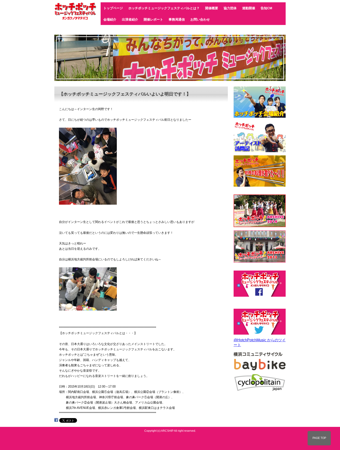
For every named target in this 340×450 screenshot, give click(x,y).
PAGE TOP (319, 438)
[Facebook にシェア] (56, 420)
